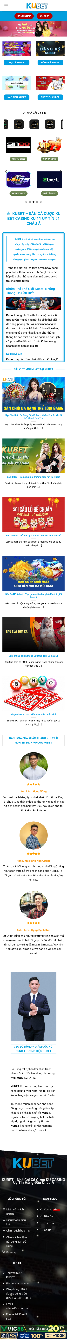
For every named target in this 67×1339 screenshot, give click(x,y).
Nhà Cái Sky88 (52, 193)
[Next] (62, 30)
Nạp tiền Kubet (16, 97)
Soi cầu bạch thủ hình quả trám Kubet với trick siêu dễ (33, 535)
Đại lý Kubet (16, 62)
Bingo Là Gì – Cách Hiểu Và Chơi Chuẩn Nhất (34, 714)
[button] (6, 6)
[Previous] (5, 30)
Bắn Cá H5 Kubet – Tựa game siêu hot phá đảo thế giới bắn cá (33, 596)
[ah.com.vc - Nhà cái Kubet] (37, 5)
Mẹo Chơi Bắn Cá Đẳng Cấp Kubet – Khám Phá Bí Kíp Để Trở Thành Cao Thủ (33, 417)
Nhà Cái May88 (21, 159)
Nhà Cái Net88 (21, 193)
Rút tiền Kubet (50, 97)
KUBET (7, 1179)
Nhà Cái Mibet (52, 159)
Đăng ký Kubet (50, 62)
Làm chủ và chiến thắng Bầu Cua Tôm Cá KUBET (33, 655)
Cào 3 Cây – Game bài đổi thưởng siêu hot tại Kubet (33, 477)
